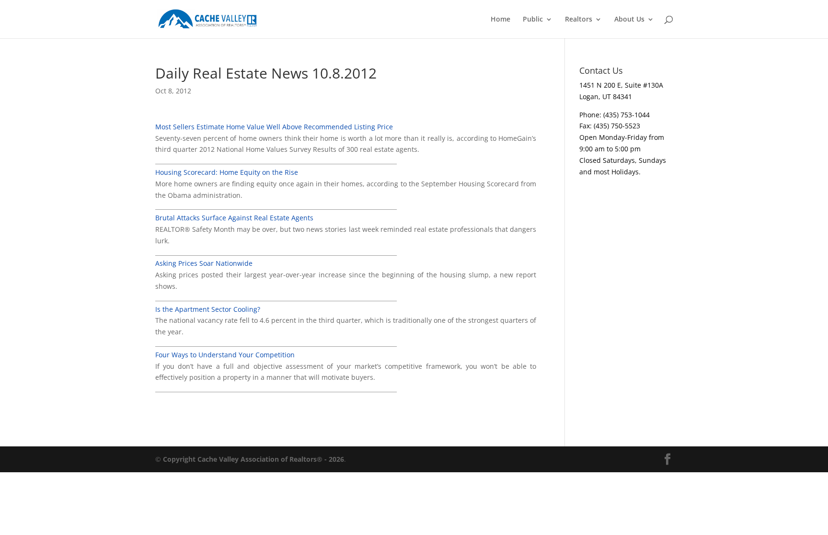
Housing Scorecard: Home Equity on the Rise (226, 172)
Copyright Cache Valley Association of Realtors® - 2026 (253, 459)
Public (533, 19)
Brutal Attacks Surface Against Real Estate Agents (234, 217)
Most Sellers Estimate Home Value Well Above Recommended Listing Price (274, 126)
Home (500, 19)
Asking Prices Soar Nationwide (204, 263)
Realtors (578, 19)
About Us (629, 19)
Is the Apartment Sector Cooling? (207, 309)
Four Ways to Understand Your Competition (225, 354)
